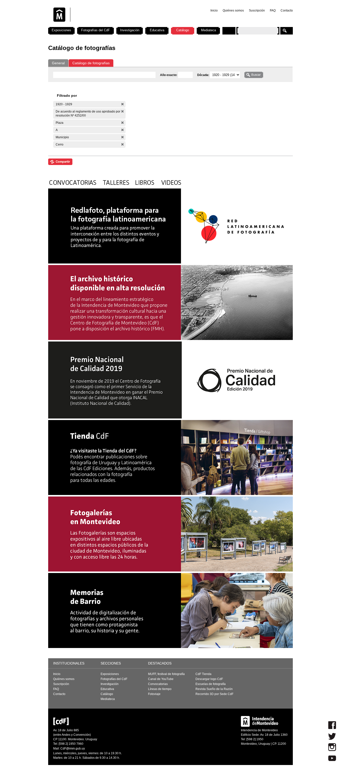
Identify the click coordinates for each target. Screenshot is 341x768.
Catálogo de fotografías (91, 63)
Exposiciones (61, 30)
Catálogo (182, 30)
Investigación (129, 30)
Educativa (157, 30)
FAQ (273, 10)
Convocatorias (158, 684)
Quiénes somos (233, 10)
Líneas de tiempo (159, 689)
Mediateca (208, 30)
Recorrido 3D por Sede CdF (214, 694)
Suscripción (257, 10)
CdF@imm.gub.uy (72, 748)
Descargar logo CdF (209, 679)
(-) (122, 104)
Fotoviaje (154, 694)
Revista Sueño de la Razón (214, 689)
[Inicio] (113, 25)
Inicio (214, 10)
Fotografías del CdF (95, 30)
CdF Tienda (203, 674)
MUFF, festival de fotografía (166, 674)
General (58, 63)
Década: (203, 75)
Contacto (287, 10)
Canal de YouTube (160, 679)
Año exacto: (169, 75)
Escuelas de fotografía (210, 684)
